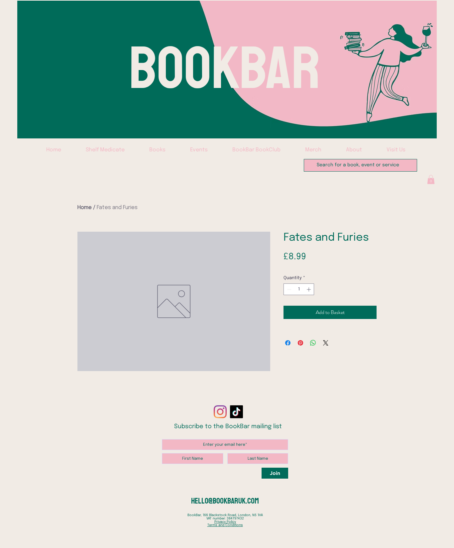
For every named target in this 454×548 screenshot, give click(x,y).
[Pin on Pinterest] (300, 343)
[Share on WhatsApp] (313, 343)
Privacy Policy (225, 521)
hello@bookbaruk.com (225, 501)
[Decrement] (288, 289)
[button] (431, 179)
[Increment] (309, 289)
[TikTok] (236, 411)
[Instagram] (220, 411)
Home (84, 207)
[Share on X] (326, 343)
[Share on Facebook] (288, 343)
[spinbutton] (298, 289)
